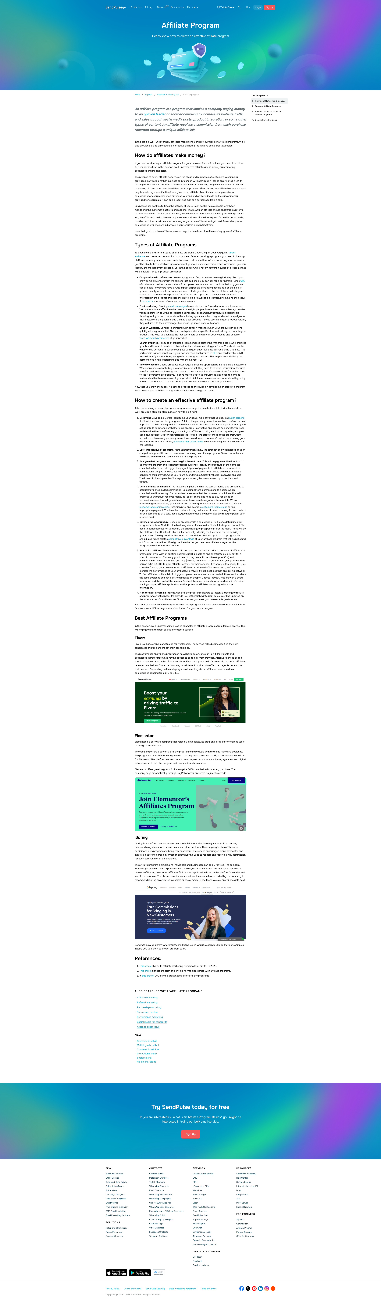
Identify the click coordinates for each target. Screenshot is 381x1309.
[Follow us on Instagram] (266, 1288)
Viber (195, 1202)
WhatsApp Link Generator (161, 1207)
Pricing (148, 7)
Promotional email (147, 1053)
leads (200, 441)
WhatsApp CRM (157, 1215)
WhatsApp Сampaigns (160, 1198)
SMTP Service (112, 1177)
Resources (176, 7)
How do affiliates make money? (270, 101)
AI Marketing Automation (204, 1244)
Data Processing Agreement (182, 1288)
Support (161, 7)
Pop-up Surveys (200, 1219)
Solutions (113, 1222)
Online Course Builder (203, 1173)
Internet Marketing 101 (247, 1186)
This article (145, 966)
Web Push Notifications (204, 1207)
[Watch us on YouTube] (254, 1288)
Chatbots (156, 1168)
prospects (147, 301)
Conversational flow (148, 1049)
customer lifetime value (214, 507)
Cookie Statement (132, 1288)
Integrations (242, 1194)
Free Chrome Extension (117, 1207)
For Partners (245, 1214)
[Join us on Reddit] (273, 1288)
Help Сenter (242, 1177)
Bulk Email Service (114, 1173)
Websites (197, 1190)
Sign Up (269, 7)
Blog (238, 1190)
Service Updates (201, 1265)
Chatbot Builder (156, 1173)
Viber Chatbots (156, 1227)
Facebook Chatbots (158, 1232)
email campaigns (177, 306)
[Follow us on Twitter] (248, 1288)
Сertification (242, 1223)
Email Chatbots (156, 1190)
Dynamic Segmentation (204, 1240)
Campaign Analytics (115, 1194)
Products (135, 7)
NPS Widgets (199, 1223)
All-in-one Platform (202, 1236)
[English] (248, 7)
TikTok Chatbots (157, 1182)
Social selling (144, 1057)
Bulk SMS (197, 1198)
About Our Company (206, 1251)
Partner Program (244, 1232)
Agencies (240, 1219)
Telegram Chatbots (158, 1236)
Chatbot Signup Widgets (161, 1219)
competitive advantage (181, 538)
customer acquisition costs (154, 507)
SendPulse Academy (246, 1173)
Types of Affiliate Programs (268, 106)
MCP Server (242, 1202)
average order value (184, 441)
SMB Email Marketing (116, 1211)
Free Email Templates (116, 1198)
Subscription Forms (115, 1186)
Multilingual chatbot (148, 1045)
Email (109, 1168)
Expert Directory (244, 1207)
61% (242, 280)
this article (148, 975)
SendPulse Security (155, 1288)
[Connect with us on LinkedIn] (260, 1288)
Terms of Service (208, 1288)
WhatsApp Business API (160, 1194)
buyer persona (236, 417)
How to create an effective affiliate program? (268, 113)
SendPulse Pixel (200, 1215)
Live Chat (197, 1227)
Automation (111, 1190)
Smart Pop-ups (200, 1211)
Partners (191, 7)
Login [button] (258, 7)
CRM (195, 1182)
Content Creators (114, 1236)
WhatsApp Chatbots (159, 1186)
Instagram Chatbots (158, 1177)
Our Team (197, 1257)
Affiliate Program (244, 1228)
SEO (215, 353)
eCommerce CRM (201, 1186)
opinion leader (154, 114)
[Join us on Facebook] (241, 1288)
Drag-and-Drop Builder (116, 1182)
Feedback (197, 1261)
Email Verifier (112, 1202)
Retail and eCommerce (116, 1228)
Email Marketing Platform (118, 1215)
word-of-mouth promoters (154, 338)
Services (199, 1168)
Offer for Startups (245, 1236)
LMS (195, 1177)
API (238, 1198)
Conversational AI (147, 1041)
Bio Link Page (199, 1194)
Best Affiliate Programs (266, 120)
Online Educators (114, 1232)
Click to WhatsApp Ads (160, 1202)
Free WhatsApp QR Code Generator (166, 1211)
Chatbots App (156, 1223)
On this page (259, 95)
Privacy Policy (112, 1288)
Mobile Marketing (146, 1061)
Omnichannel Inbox (202, 1232)
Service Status (243, 1182)
